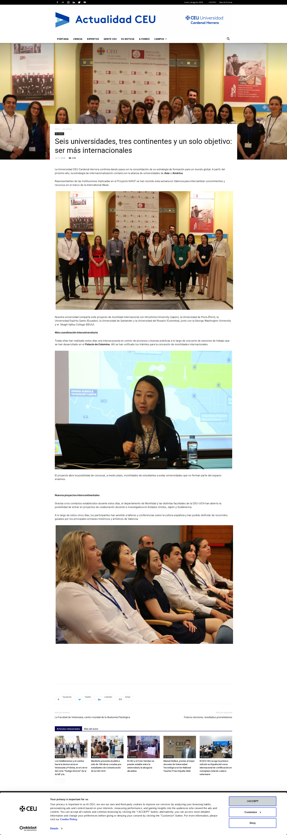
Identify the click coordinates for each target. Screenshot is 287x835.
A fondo (144, 38)
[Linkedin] (73, 2)
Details (54, 828)
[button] (228, 39)
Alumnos (96, 757)
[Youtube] (84, 2)
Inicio (57, 129)
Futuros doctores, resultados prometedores (208, 717)
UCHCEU (212, 2)
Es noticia (127, 38)
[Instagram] (68, 2)
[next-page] (62, 781)
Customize (250, 812)
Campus (159, 38)
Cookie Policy (68, 819)
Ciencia (77, 38)
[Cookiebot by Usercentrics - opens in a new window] (28, 828)
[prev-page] (57, 781)
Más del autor (91, 729)
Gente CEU (110, 38)
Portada (63, 38)
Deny (253, 823)
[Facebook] (57, 2)
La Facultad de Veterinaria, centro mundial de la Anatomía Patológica (92, 717)
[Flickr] (62, 2)
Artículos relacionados (68, 729)
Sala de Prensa (225, 2)
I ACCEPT (252, 801)
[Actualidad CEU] (143, 20)
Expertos (93, 38)
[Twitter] (79, 2)
